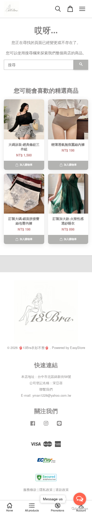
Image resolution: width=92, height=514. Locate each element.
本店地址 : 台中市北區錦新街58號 (46, 376)
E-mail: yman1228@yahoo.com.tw (46, 395)
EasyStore (77, 347)
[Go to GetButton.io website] (80, 508)
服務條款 (30, 489)
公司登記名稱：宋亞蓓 (46, 382)
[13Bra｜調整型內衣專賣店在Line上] (59, 425)
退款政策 (62, 489)
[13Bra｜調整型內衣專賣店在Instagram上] (46, 425)
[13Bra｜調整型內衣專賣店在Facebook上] (32, 425)
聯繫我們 (46, 389)
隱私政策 (46, 489)
